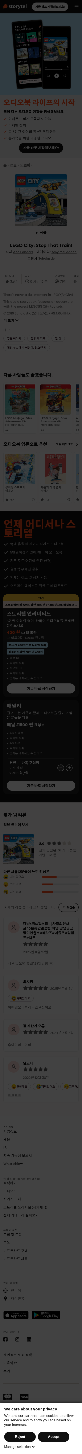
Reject (20, 1436)
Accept (53, 1436)
